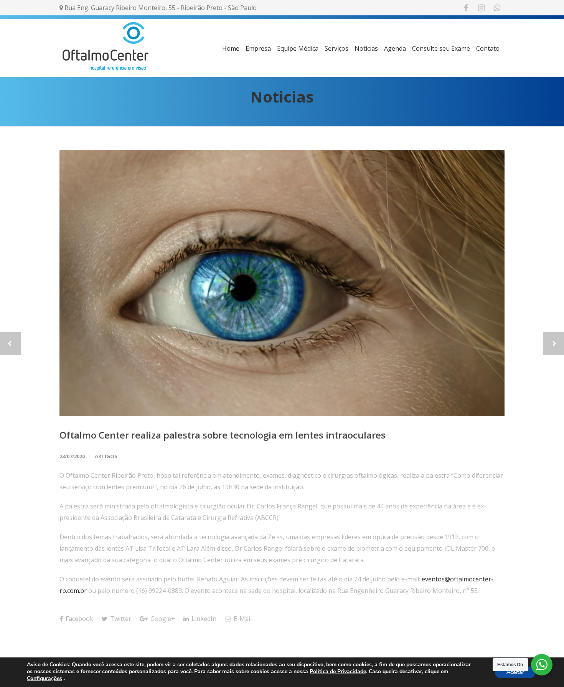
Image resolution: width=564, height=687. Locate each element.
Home (230, 48)
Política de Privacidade (338, 671)
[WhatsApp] (497, 7)
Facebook (78, 618)
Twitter (120, 618)
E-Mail (242, 618)
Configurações (44, 678)
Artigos (106, 456)
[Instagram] (481, 7)
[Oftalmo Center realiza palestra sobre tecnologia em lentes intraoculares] (282, 283)
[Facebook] (466, 7)
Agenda (395, 48)
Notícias (366, 48)
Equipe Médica (297, 48)
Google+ (162, 618)
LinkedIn (203, 618)
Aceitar (515, 672)
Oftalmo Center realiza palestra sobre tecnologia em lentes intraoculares (222, 435)
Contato (488, 48)
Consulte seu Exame (441, 48)
